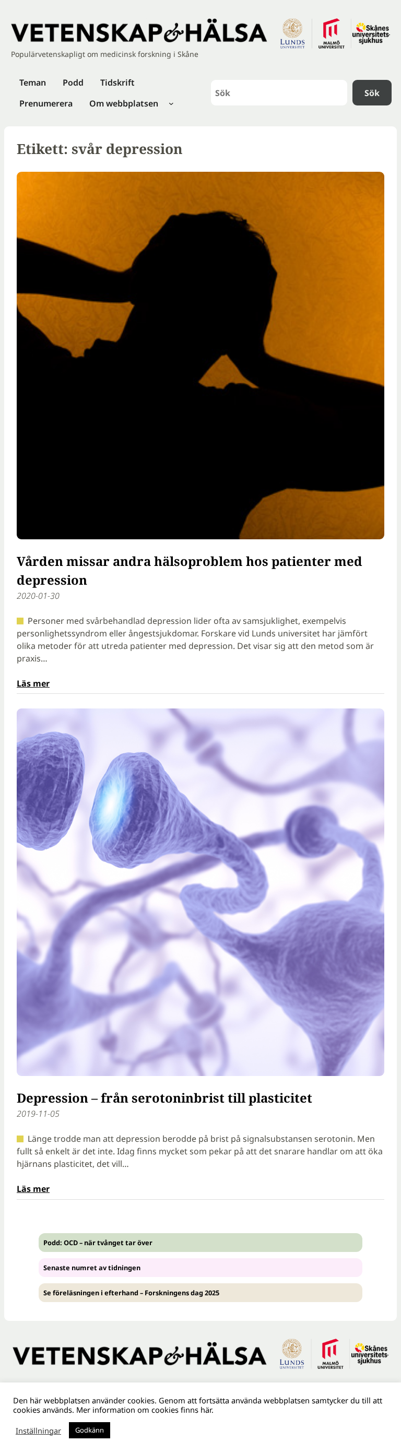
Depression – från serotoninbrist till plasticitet (164, 1097)
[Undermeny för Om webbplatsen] (171, 103)
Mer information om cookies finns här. (145, 1409)
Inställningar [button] (38, 1430)
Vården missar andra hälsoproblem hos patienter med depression (189, 570)
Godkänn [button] (89, 1430)
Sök (372, 93)
